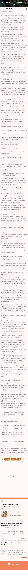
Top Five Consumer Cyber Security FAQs (9, 505)
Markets (13, 459)
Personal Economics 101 (14, 3)
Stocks (19, 459)
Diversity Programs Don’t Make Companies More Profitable (11, 524)
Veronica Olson (17, 567)
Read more (24, 519)
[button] (26, 9)
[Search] (26, 3)
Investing (7, 459)
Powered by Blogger (15, 564)
